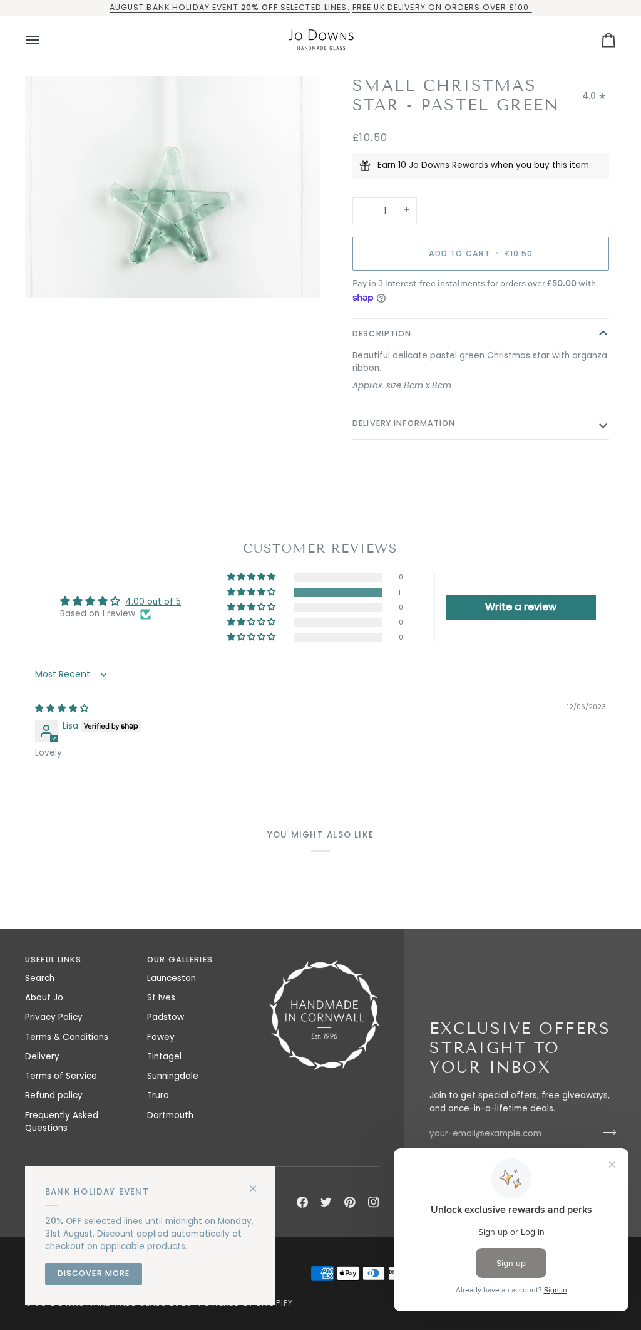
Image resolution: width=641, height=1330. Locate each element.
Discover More (94, 1273)
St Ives (161, 998)
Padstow (165, 1017)
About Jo (44, 998)
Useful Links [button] (53, 959)
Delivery (42, 1056)
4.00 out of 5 (153, 602)
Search (39, 978)
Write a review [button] (520, 607)
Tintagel (164, 1056)
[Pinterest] (350, 1202)
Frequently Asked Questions (61, 1121)
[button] (252, 592)
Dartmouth (170, 1115)
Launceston (171, 978)
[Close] (258, 1183)
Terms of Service (61, 1076)
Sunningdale (172, 1076)
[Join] (605, 1132)
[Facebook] (302, 1202)
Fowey (161, 1037)
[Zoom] (172, 187)
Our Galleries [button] (180, 959)
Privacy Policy (54, 1017)
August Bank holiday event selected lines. (230, 7)
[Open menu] (44, 40)
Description (381, 333)
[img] (62, 708)
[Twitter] (326, 1202)
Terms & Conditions (66, 1037)
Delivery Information (404, 423)
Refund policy (54, 1095)
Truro (158, 1095)
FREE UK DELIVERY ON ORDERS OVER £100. (442, 7)
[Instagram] (373, 1202)
